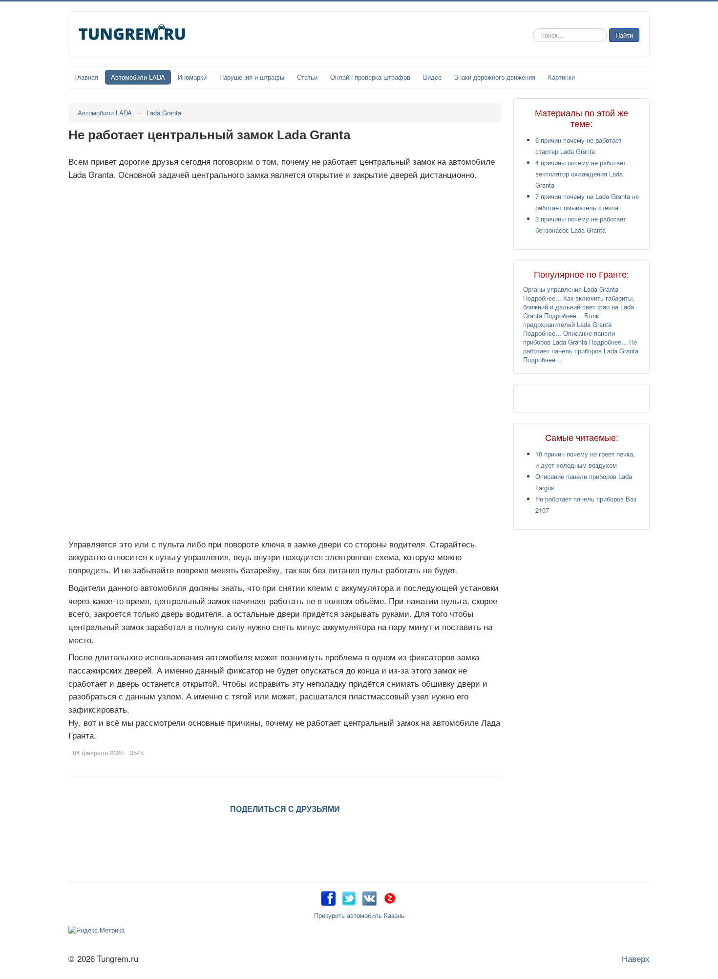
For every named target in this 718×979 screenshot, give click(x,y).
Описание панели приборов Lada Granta (569, 337)
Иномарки (192, 77)
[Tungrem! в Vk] (369, 897)
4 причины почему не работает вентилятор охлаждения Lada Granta (580, 174)
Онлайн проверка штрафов (370, 77)
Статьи (307, 77)
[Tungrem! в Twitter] (349, 897)
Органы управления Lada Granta (570, 289)
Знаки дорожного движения (494, 77)
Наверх (636, 958)
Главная (86, 77)
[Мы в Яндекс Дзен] (390, 897)
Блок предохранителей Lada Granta (567, 320)
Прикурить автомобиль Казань (359, 915)
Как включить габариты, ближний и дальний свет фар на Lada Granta (578, 306)
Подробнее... (542, 298)
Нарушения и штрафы (251, 77)
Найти (624, 35)
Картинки (561, 77)
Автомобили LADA (138, 77)
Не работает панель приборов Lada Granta (580, 346)
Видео (432, 77)
